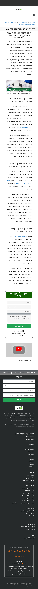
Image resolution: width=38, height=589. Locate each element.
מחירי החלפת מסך (29, 483)
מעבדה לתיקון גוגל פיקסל (28, 488)
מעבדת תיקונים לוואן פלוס (28, 495)
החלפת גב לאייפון (30, 485)
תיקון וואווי (32, 457)
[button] (33, 14)
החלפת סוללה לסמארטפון (28, 480)
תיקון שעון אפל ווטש (29, 449)
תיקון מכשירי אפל (30, 442)
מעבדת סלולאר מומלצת (28, 500)
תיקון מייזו (32, 459)
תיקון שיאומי (31, 454)
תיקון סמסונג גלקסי (29, 439)
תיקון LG (32, 464)
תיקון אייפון (31, 444)
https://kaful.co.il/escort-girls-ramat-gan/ (23, 584)
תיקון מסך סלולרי (30, 475)
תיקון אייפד (31, 447)
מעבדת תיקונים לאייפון (28, 493)
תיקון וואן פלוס (31, 452)
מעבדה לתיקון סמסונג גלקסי (27, 498)
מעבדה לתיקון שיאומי (29, 490)
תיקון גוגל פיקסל (30, 437)
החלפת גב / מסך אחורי (28, 478)
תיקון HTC (31, 467)
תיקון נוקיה (31, 462)
